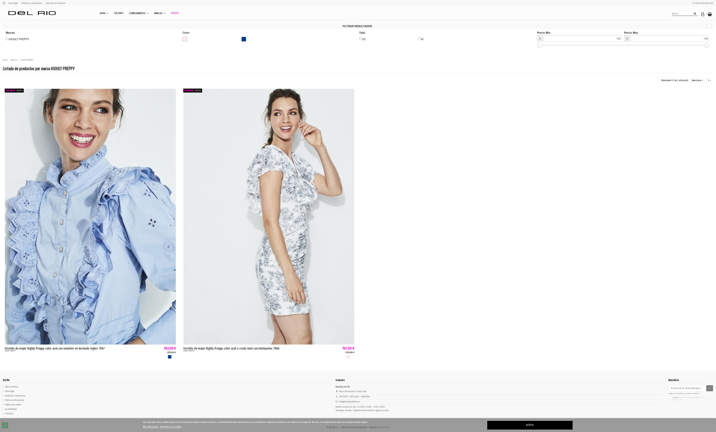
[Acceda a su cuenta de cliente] (702, 14)
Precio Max (631, 35)
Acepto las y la (688, 398)
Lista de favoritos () (703, 3)
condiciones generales (687, 397)
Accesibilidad (11, 409)
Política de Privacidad (14, 400)
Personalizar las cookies (170, 426)
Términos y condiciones (31, 3)
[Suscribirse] (709, 388)
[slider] (539, 45)
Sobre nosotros (11, 386)
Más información (150, 426)
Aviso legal (13, 3)
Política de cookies (13, 404)
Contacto (9, 413)
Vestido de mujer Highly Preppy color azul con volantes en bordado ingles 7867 (55, 348)
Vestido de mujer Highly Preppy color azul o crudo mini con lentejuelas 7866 (231, 348)
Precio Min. (544, 35)
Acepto (530, 425)
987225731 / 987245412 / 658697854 (354, 396)
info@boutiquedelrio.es (349, 401)
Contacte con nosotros (55, 3)
